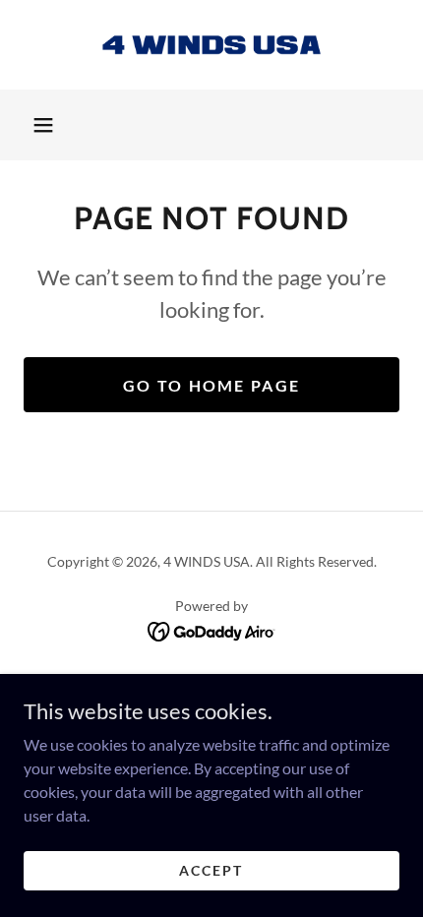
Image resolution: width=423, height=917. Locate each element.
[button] (43, 125)
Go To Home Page (211, 385)
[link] (211, 45)
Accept (211, 870)
